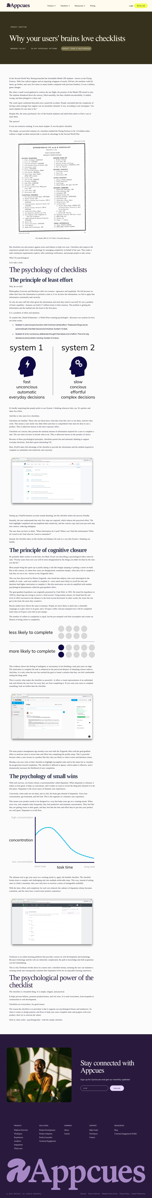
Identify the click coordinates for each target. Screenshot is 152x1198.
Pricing (92, 6)
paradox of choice (83, 434)
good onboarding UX (42, 442)
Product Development (47, 1130)
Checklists (75, 247)
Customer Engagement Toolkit (125, 1134)
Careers (67, 1134)
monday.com (43, 751)
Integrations (18, 1145)
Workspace (18, 1134)
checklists (17, 247)
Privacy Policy (124, 1194)
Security (83, 1194)
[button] (51, 5)
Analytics (17, 1141)
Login (131, 6)
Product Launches (45, 1137)
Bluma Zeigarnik (39, 578)
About (66, 1130)
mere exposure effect (50, 427)
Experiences (18, 1137)
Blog (116, 1130)
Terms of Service (94, 1194)
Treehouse (13, 957)
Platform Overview (21, 1130)
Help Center (93, 1130)
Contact (92, 1137)
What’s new (18, 1148)
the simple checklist (54, 1020)
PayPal (17, 447)
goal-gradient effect (48, 587)
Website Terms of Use (110, 1194)
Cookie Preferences (138, 1194)
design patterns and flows (34, 1012)
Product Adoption (45, 1134)
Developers (93, 1134)
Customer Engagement (47, 1141)
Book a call (141, 5)
